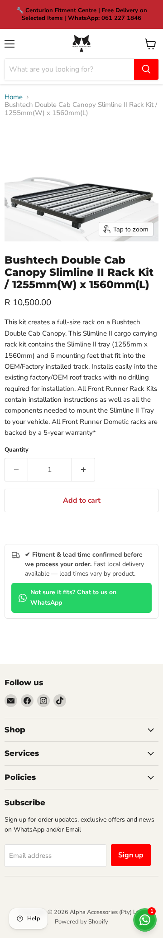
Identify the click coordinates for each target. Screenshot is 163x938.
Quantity (17, 450)
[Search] (146, 69)
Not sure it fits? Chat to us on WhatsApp (73, 597)
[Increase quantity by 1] (83, 469)
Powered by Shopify (81, 922)
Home (14, 97)
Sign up (131, 855)
